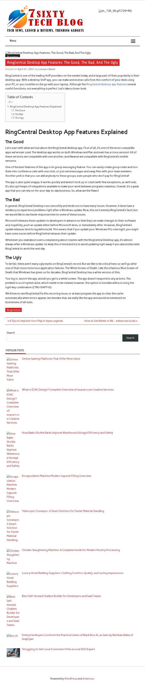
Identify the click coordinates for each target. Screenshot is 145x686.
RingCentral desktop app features (106, 84)
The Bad (19, 114)
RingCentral (13, 310)
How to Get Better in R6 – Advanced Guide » (110, 321)
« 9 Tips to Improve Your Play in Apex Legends (35, 321)
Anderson (88, 678)
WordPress (70, 678)
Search (11, 332)
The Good (20, 110)
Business (12, 56)
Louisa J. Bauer (47, 69)
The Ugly (19, 117)
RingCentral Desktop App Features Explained (35, 106)
